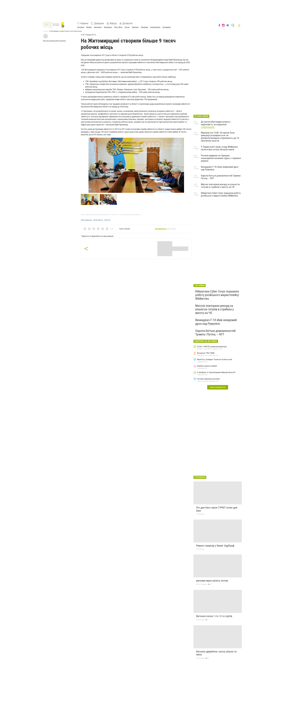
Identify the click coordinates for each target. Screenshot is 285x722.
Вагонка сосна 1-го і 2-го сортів (214, 616)
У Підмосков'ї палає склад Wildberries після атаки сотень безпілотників (219, 148)
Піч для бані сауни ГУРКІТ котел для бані (216, 509)
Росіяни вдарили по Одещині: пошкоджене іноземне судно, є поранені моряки (221, 158)
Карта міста (98, 27)
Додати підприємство (217, 387)
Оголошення (166, 27)
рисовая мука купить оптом (212, 580)
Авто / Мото (118, 27)
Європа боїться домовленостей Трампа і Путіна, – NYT (215, 332)
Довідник (99, 23)
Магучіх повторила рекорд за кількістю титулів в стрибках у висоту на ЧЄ (220, 185)
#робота (107, 220)
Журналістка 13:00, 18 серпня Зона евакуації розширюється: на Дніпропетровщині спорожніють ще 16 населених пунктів (220, 136)
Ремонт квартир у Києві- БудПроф (215, 545)
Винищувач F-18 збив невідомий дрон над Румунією (216, 321)
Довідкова (144, 27)
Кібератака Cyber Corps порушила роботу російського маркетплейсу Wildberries (221, 194)
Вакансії (89, 27)
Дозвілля (127, 23)
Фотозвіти (80, 27)
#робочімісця (98, 220)
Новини (84, 23)
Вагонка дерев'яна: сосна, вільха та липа (216, 653)
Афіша (113, 23)
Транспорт (135, 27)
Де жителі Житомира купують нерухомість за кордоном (216, 123)
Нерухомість (108, 27)
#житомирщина (86, 220)
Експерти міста (155, 27)
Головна (45, 31)
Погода (127, 27)
